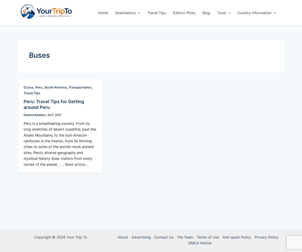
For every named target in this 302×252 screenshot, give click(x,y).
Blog (206, 13)
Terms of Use (208, 237)
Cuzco (28, 87)
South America (55, 87)
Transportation (80, 87)
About (123, 237)
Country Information (254, 13)
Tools (221, 13)
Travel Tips (156, 13)
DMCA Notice (199, 243)
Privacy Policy (266, 237)
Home (103, 13)
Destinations (125, 13)
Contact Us (163, 237)
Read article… (76, 164)
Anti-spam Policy (237, 237)
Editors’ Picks (184, 13)
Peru (38, 87)
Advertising (141, 237)
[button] (138, 13)
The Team (185, 237)
